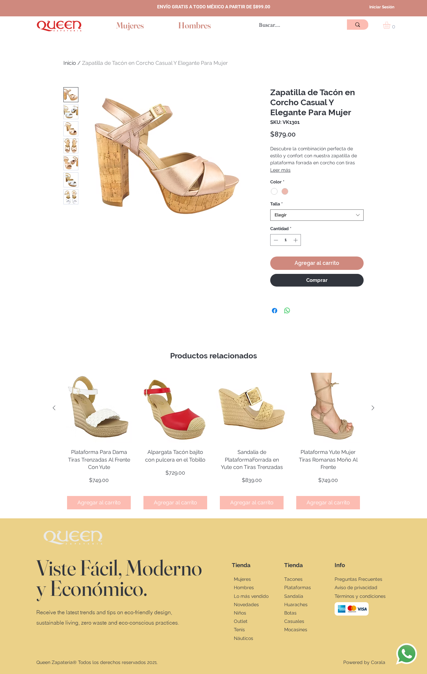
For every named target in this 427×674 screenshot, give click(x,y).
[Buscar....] (357, 24)
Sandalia (293, 596)
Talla (276, 203)
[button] (391, 25)
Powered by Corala (364, 662)
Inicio (69, 63)
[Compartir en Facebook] (275, 311)
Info (340, 565)
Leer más (280, 170)
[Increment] (296, 240)
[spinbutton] (285, 240)
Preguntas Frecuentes (358, 579)
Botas (290, 613)
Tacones (293, 579)
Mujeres (242, 579)
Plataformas (297, 587)
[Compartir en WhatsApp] (287, 311)
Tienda (241, 565)
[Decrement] (275, 240)
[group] (213, 442)
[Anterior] (54, 408)
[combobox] (317, 215)
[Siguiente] (373, 408)
